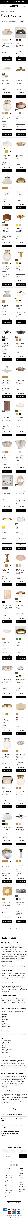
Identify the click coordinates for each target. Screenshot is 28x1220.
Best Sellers (22, 1189)
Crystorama (18, 231)
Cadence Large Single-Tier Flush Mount (7, 681)
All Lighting (22, 1171)
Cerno (17, 46)
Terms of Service (7, 1195)
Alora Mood (4, 158)
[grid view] (22, 21)
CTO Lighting (5, 867)
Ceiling (21, 1173)
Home (2, 11)
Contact (7, 1173)
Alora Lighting (5, 83)
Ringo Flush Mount (19, 643)
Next (20, 929)
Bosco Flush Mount (5, 229)
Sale (20, 1191)
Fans (20, 1182)
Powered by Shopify (14, 1217)
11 (16, 929)
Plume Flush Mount (19, 606)
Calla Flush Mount (19, 267)
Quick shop (7, 56)
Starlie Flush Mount (5, 643)
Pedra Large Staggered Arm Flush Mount (20, 829)
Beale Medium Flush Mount (6, 828)
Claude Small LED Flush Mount (7, 903)
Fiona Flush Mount (19, 305)
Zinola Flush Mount (5, 531)
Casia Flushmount (19, 44)
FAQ (6, 1188)
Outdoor (21, 1180)
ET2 (16, 120)
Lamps (21, 1178)
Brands (21, 1184)
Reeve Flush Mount (19, 418)
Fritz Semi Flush (20, 191)
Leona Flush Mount (19, 155)
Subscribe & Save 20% (18, 1)
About (6, 1171)
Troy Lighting (19, 83)
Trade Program (8, 1)
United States (13, 1202)
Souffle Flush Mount (19, 117)
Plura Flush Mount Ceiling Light (6, 493)
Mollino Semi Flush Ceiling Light (6, 382)
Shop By (21, 1187)
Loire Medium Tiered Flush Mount (20, 457)
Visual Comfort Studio (7, 420)
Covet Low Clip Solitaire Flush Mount (6, 793)
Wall (20, 1175)
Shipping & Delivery (8, 1181)
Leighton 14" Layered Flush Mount (20, 570)
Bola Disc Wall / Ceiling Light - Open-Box (20, 493)
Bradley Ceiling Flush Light (6, 192)
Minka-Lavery (5, 534)
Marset (17, 645)
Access (3, 346)
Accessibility (8, 1190)
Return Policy (8, 1178)
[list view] (25, 21)
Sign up (23, 1156)
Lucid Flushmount (5, 865)
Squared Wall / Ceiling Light (6, 344)
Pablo (17, 495)
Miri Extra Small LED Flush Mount (7, 606)
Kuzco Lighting (5, 231)
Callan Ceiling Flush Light (20, 792)
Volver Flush (19, 865)
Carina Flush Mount (5, 305)
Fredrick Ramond (6, 608)
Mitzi (17, 158)
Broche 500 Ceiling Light (19, 229)
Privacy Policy (9, 1192)
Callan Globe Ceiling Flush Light (6, 756)
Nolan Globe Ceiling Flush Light (6, 268)
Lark (3, 830)
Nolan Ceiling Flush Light (6, 117)
